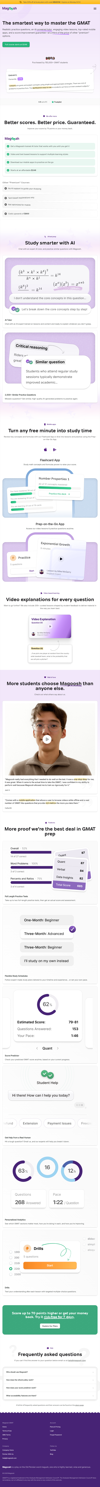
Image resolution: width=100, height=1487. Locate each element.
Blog (51, 1454)
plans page (79, 1405)
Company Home (8, 1450)
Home (4, 1427)
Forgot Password (56, 1435)
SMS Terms (6, 1435)
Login (52, 1431)
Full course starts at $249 (16, 44)
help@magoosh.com (77, 1360)
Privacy (5, 1439)
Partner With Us (7, 1454)
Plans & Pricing (55, 1427)
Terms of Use (7, 1431)
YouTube (53, 1450)
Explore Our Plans (50, 1326)
